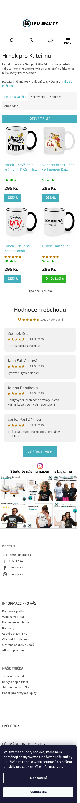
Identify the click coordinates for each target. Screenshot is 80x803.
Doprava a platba (13, 611)
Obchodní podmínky (15, 639)
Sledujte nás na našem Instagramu (41, 471)
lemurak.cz (16, 568)
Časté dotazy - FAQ (15, 634)
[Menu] (67, 40)
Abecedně (11, 106)
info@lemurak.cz (20, 555)
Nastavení (38, 778)
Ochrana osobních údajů (18, 645)
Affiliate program (13, 650)
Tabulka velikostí (13, 676)
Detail (13, 197)
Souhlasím (38, 792)
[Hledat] (11, 40)
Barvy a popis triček (15, 682)
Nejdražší (56, 97)
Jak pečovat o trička (15, 688)
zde (59, 766)
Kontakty (8, 628)
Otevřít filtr (40, 118)
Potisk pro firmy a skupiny (19, 693)
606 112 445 (16, 561)
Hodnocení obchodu (40, 309)
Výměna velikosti (13, 617)
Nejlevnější (38, 97)
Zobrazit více (40, 451)
